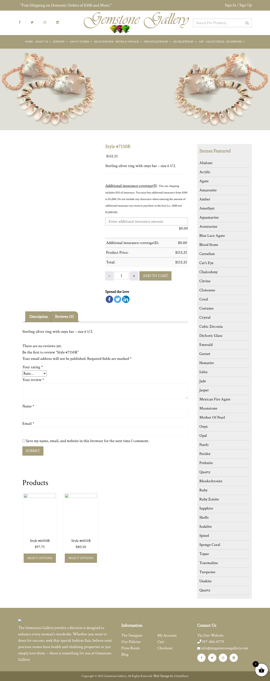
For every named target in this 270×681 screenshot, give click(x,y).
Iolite (203, 372)
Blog (124, 654)
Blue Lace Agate (212, 235)
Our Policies (130, 641)
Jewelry (59, 42)
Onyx (203, 426)
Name (28, 406)
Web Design (161, 676)
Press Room (130, 648)
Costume (206, 308)
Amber (204, 199)
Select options (39, 558)
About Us (42, 42)
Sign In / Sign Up (238, 5)
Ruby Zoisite (209, 499)
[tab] (38, 316)
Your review (33, 379)
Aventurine (208, 226)
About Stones (80, 42)
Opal (203, 435)
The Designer (132, 635)
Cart (160, 641)
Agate (204, 181)
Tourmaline (208, 563)
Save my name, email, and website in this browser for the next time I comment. (87, 441)
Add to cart (155, 275)
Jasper (204, 390)
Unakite (205, 581)
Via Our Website (210, 635)
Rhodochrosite (210, 481)
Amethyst (207, 208)
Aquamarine (209, 217)
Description (39, 316)
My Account (167, 635)
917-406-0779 (212, 641)
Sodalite (205, 526)
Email (28, 423)
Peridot (205, 453)
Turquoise (207, 572)
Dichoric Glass (210, 335)
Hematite (206, 363)
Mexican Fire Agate (214, 399)
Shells (204, 517)
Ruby (203, 490)
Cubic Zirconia (211, 326)
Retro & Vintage (127, 42)
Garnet (204, 353)
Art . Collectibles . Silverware (221, 42)
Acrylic (205, 172)
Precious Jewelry (156, 42)
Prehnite (206, 463)
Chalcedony (208, 272)
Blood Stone (208, 244)
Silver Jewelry (183, 42)
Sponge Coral (209, 544)
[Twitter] (117, 299)
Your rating (32, 367)
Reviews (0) (64, 316)
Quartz (204, 472)
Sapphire (206, 508)
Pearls (204, 444)
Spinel (204, 535)
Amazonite (208, 190)
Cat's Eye (206, 263)
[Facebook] (109, 299)
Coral (203, 299)
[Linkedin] (126, 299)
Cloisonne (207, 290)
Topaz (204, 553)
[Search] (247, 23)
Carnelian (207, 253)
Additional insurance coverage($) (131, 185)
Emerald (206, 344)
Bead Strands (103, 42)
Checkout (165, 648)
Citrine (205, 281)
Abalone (205, 163)
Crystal (205, 317)
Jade (202, 381)
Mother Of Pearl (212, 417)
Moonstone (208, 408)
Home (29, 42)
